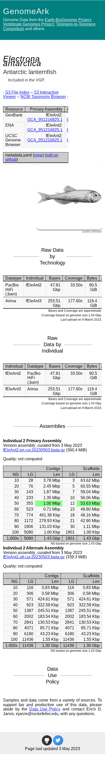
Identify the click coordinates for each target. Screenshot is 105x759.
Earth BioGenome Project (68, 20)
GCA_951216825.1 (44, 119)
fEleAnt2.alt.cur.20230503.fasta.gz (34, 557)
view (38, 155)
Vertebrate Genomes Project (28, 24)
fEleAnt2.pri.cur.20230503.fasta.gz (34, 450)
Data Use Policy (45, 709)
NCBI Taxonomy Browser (43, 96)
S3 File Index (17, 92)
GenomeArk (26, 11)
